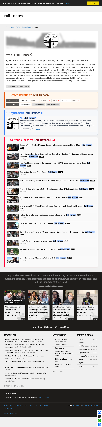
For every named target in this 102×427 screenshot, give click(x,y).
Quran (81, 363)
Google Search (26, 27)
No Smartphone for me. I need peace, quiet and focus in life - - (48, 215)
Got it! (93, 3)
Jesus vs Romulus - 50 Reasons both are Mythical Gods (64, 353)
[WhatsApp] (100, 421)
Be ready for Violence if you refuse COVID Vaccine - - (45, 249)
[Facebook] (100, 413)
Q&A (11, 405)
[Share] (100, 425)
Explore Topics (15, 27)
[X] (100, 417)
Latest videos (37, 327)
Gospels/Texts (84, 356)
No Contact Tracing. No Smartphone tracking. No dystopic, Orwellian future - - (54, 180)
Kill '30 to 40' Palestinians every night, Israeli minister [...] (25, 361)
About (6, 405)
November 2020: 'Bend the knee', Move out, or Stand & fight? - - (49, 197)
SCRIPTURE (85, 335)
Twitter (86, 405)
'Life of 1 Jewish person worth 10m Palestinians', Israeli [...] (25, 379)
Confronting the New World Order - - (38, 172)
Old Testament (84, 346)
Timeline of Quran (61, 345)
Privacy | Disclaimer (35, 405)
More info (66, 3)
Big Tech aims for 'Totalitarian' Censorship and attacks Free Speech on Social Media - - (57, 232)
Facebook (77, 405)
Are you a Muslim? (61, 339)
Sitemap (45, 405)
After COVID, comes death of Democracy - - (41, 241)
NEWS (10, 335)
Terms (25, 405)
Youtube (95, 405)
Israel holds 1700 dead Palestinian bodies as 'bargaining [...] (26, 367)
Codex (81, 359)
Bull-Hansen (33, 113)
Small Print (8, 408)
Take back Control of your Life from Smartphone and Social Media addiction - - (54, 189)
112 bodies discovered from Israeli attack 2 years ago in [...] (25, 373)
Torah (81, 339)
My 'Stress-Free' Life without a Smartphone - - (42, 223)
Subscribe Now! (44, 397)
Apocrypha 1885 (84, 352)
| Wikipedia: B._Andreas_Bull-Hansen (19, 86)
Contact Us (17, 405)
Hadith (81, 366)
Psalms (81, 342)
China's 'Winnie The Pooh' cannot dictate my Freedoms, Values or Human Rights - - (56, 145)
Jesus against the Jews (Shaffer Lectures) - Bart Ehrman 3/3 (86, 309)
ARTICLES (59, 335)
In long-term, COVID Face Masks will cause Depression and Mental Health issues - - (56, 206)
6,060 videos (48, 327)
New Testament (84, 349)
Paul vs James (59, 348)
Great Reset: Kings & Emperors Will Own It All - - (43, 258)
